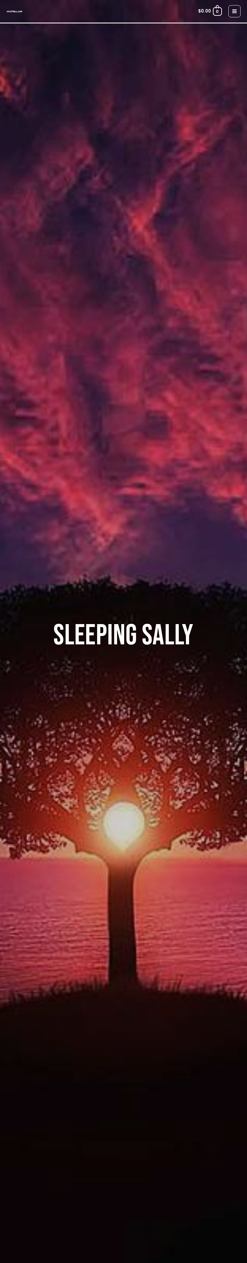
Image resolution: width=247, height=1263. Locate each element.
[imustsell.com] (14, 11)
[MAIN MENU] (234, 11)
